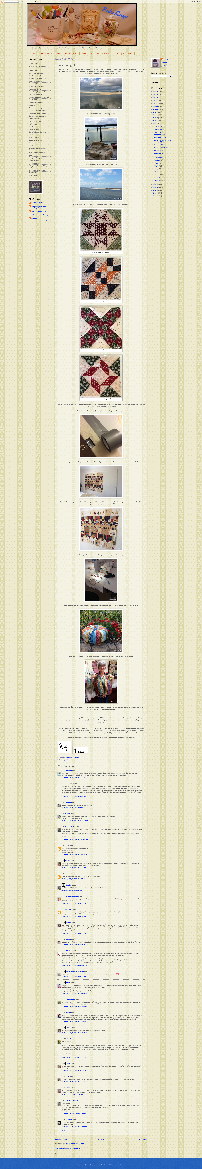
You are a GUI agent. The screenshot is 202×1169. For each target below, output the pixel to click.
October (158, 132)
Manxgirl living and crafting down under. (39, 207)
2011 (155, 193)
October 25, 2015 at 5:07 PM (74, 890)
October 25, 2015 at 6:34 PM (74, 944)
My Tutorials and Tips (50, 53)
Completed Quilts (124, 53)
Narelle (67, 814)
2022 (156, 103)
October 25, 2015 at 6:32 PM (74, 933)
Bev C (69, 1039)
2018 (155, 115)
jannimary (34, 218)
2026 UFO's (87, 53)
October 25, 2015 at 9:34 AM (74, 796)
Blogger (123, 1165)
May (157, 169)
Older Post (141, 1139)
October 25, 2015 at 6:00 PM (74, 916)
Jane (67, 874)
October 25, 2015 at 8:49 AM (74, 777)
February (158, 177)
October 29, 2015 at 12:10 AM (74, 1126)
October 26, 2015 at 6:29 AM (74, 1006)
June (157, 166)
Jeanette (68, 802)
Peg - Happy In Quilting (75, 971)
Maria (68, 982)
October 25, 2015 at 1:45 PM (74, 868)
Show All (48, 220)
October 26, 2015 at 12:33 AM (74, 993)
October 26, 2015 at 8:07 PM (74, 1082)
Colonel (107, 1165)
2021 (155, 106)
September (159, 157)
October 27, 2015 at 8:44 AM (74, 1095)
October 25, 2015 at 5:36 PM (74, 903)
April (157, 172)
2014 (155, 184)
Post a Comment (66, 1130)
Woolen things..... (160, 145)
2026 (156, 91)
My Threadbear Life (38, 211)
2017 (155, 118)
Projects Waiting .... (104, 53)
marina (68, 922)
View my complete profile (164, 64)
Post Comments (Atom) (75, 1143)
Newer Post (61, 1139)
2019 (155, 112)
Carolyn (68, 885)
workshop (84, 760)
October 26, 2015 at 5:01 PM (74, 1070)
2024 (156, 97)
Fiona (166, 59)
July (156, 163)
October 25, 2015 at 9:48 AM (74, 808)
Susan (67, 861)
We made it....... (159, 153)
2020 (156, 109)
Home (34, 53)
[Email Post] (83, 757)
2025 (156, 94)
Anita (67, 845)
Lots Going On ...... (161, 137)
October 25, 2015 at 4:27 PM (74, 879)
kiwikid (68, 1012)
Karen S (69, 950)
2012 (155, 190)
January (158, 180)
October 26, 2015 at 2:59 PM (74, 1057)
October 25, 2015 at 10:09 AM (75, 839)
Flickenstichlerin (73, 1101)
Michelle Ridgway (72, 896)
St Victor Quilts (37, 203)
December (159, 126)
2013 (155, 187)
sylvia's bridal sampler (71, 760)
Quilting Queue (70, 53)
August (158, 160)
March (157, 175)
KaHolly (69, 1119)
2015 (155, 124)
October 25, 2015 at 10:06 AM (75, 821)
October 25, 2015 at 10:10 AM (74, 854)
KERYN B (69, 909)
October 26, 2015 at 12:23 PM (74, 1033)
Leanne (68, 1027)
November (159, 129)
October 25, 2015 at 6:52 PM (74, 976)
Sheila (69, 1088)
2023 (156, 100)
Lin (68, 1076)
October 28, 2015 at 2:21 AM (74, 1113)
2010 (156, 196)
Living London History (39, 215)
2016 (155, 121)
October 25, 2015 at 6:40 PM (74, 965)
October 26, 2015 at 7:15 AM (74, 1021)
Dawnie (68, 1063)
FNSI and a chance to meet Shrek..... (162, 141)
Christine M (70, 999)
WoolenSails (70, 827)
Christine (68, 770)
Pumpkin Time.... (160, 134)
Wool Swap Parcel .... (162, 148)
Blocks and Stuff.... (161, 150)
